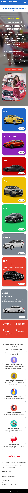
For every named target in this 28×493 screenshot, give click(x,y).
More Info (22, 128)
